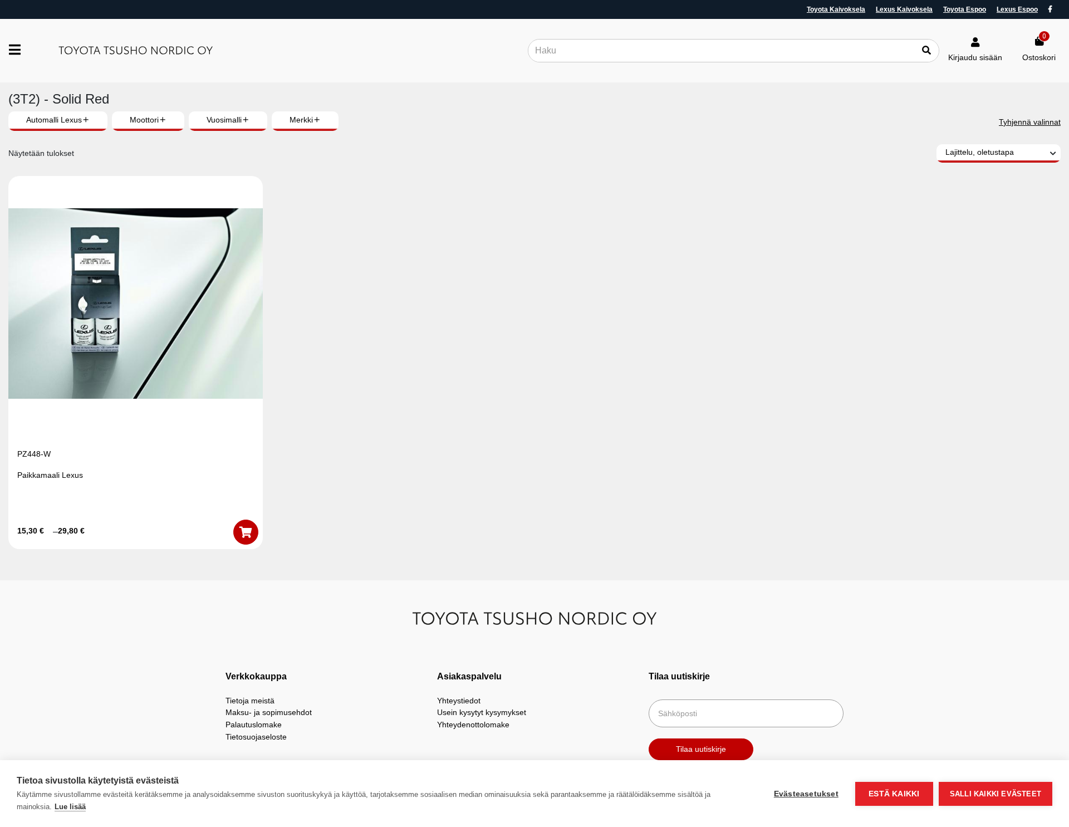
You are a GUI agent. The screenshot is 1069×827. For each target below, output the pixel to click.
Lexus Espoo (1017, 9)
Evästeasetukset (806, 794)
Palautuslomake (253, 724)
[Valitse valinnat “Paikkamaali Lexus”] (245, 532)
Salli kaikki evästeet (995, 794)
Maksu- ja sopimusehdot (268, 712)
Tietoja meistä (249, 700)
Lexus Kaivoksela (904, 9)
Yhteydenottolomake (473, 724)
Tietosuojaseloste (256, 736)
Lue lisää (70, 806)
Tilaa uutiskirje (701, 749)
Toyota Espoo (964, 9)
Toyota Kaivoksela (836, 9)
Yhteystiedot (458, 700)
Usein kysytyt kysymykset (481, 712)
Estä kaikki (894, 794)
